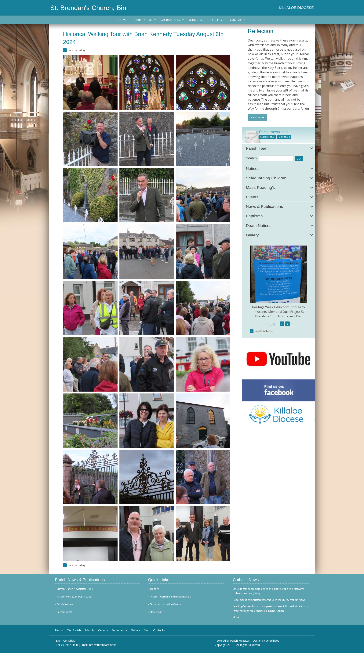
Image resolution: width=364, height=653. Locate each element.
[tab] (278, 148)
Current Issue (267, 136)
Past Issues (284, 136)
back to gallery (76, 50)
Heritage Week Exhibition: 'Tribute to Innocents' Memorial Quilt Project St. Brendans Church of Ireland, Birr (278, 311)
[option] (278, 282)
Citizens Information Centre (165, 604)
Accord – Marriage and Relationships (170, 596)
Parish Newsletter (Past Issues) (74, 596)
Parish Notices (65, 604)
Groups (103, 630)
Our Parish (143, 20)
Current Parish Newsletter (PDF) (75, 589)
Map (146, 630)
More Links (156, 612)
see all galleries (263, 331)
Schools (195, 20)
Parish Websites (240, 640)
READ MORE (257, 117)
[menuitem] (123, 20)
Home (122, 20)
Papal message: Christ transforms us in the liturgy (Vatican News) (269, 599)
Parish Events (64, 612)
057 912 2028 (69, 645)
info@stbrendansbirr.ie (102, 645)
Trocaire (154, 589)
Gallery (216, 20)
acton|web (272, 640)
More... (237, 617)
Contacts (238, 20)
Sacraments (170, 20)
